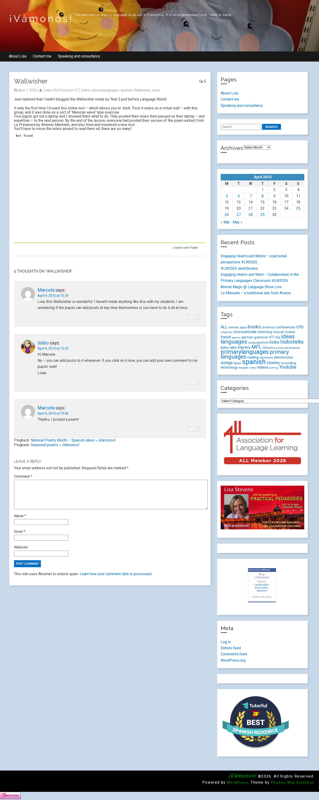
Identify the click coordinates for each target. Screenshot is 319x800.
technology (229, 367)
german (247, 337)
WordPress (237, 782)
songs (227, 362)
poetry (280, 347)
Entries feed (231, 648)
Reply (193, 317)
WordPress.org (233, 660)
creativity (226, 332)
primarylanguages (105, 90)
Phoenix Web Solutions (292, 782)
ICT (76, 90)
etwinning (265, 332)
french (226, 337)
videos (263, 367)
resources (266, 357)
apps (243, 327)
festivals (278, 332)
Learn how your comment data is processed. (116, 574)
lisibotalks (292, 342)
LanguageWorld (258, 342)
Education (261, 587)
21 (250, 208)
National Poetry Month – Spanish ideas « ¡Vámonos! (73, 440)
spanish (126, 90)
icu (277, 337)
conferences (285, 327)
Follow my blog (261, 597)
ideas (288, 336)
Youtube (287, 367)
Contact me (42, 56)
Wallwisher (142, 90)
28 (250, 214)
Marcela (46, 290)
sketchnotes (283, 357)
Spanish (262, 590)
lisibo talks (229, 347)
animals (233, 327)
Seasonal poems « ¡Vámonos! (55, 445)
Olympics (268, 347)
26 (227, 214)
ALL (224, 327)
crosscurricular (245, 332)
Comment (23, 476)
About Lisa (17, 56)
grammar (261, 337)
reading (253, 357)
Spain (237, 363)
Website (21, 547)
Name (20, 516)
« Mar (225, 222)
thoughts (243, 367)
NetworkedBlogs (259, 569)
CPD (299, 327)
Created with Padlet (185, 247)
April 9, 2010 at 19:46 (53, 413)
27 (239, 214)
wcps (156, 90)
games (236, 337)
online (85, 90)
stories (273, 362)
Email (19, 531)
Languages (261, 584)
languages (234, 341)
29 (262, 214)
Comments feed (234, 654)
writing (273, 367)
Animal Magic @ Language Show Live (251, 287)
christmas (268, 327)
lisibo (47, 90)
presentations (292, 347)
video (252, 367)
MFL (257, 347)
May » (237, 222)
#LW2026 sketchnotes (239, 268)
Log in (226, 642)
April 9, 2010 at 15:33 (53, 348)
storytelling (288, 363)
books (254, 327)
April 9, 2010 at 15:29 (53, 296)
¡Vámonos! (41, 18)
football (290, 332)
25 (298, 208)
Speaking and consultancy (79, 56)
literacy (244, 347)
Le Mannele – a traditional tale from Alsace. (256, 293)
